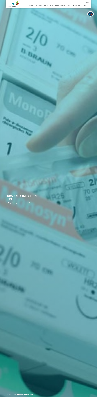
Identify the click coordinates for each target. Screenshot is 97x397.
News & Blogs (82, 6)
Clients (68, 6)
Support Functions (54, 6)
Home (7, 394)
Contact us (74, 6)
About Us (31, 6)
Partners (62, 6)
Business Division (41, 6)
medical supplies (12, 394)
